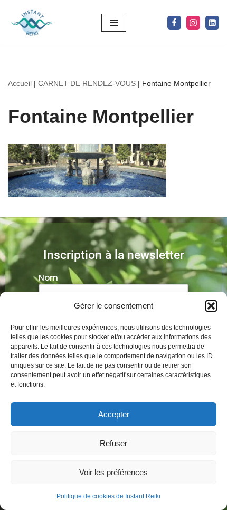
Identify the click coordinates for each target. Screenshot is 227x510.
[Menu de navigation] (113, 23)
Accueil (20, 83)
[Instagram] (193, 23)
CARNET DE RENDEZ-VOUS (87, 83)
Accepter (113, 414)
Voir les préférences (113, 472)
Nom (48, 277)
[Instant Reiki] (31, 23)
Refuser (113, 443)
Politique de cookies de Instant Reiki (108, 496)
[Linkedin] (212, 23)
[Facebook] (174, 23)
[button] (211, 306)
